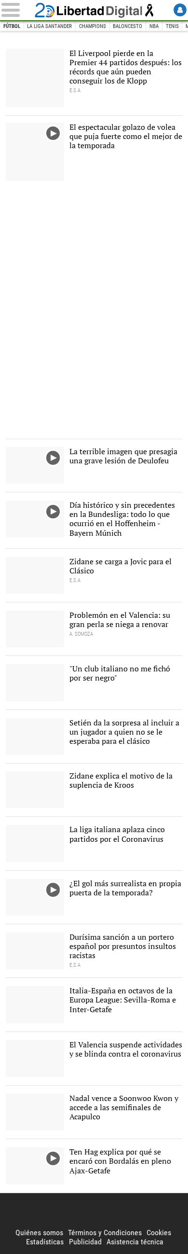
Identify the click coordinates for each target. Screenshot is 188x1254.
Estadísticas (45, 1241)
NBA (154, 26)
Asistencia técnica (135, 1241)
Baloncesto (127, 26)
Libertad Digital (94, 10)
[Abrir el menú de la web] (16, 10)
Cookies (159, 1232)
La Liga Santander (49, 26)
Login (180, 9)
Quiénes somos (39, 1232)
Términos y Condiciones (105, 1232)
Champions (92, 26)
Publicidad (85, 1241)
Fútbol (11, 26)
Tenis (172, 26)
